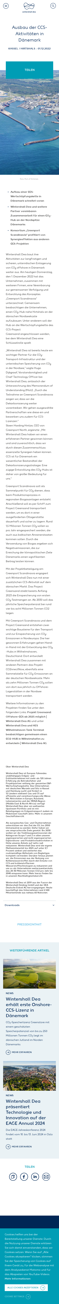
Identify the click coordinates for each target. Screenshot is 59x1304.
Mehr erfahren (22, 1052)
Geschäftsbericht (15, 816)
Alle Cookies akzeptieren (22, 1288)
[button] (13, 1177)
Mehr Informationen (18, 1278)
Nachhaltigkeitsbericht (30, 876)
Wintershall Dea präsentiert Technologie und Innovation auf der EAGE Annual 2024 (26, 1112)
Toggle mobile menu (6, 6)
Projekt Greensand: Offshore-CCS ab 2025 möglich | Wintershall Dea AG (28, 717)
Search (53, 5)
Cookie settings (15, 1296)
